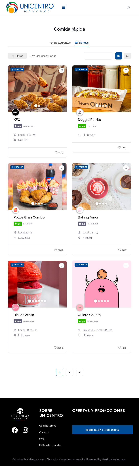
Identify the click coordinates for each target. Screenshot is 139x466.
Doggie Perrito (89, 120)
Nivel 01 (87, 237)
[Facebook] (15, 430)
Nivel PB (23, 140)
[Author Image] (15, 112)
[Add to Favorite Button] (61, 70)
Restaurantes (62, 42)
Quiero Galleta (89, 315)
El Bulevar (88, 135)
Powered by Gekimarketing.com (106, 459)
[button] (12, 89)
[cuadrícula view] (118, 55)
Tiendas (84, 42)
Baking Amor (88, 217)
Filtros (19, 55)
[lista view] (127, 55)
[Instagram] (25, 430)
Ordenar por (96, 55)
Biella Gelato (24, 315)
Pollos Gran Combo (29, 217)
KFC (17, 120)
